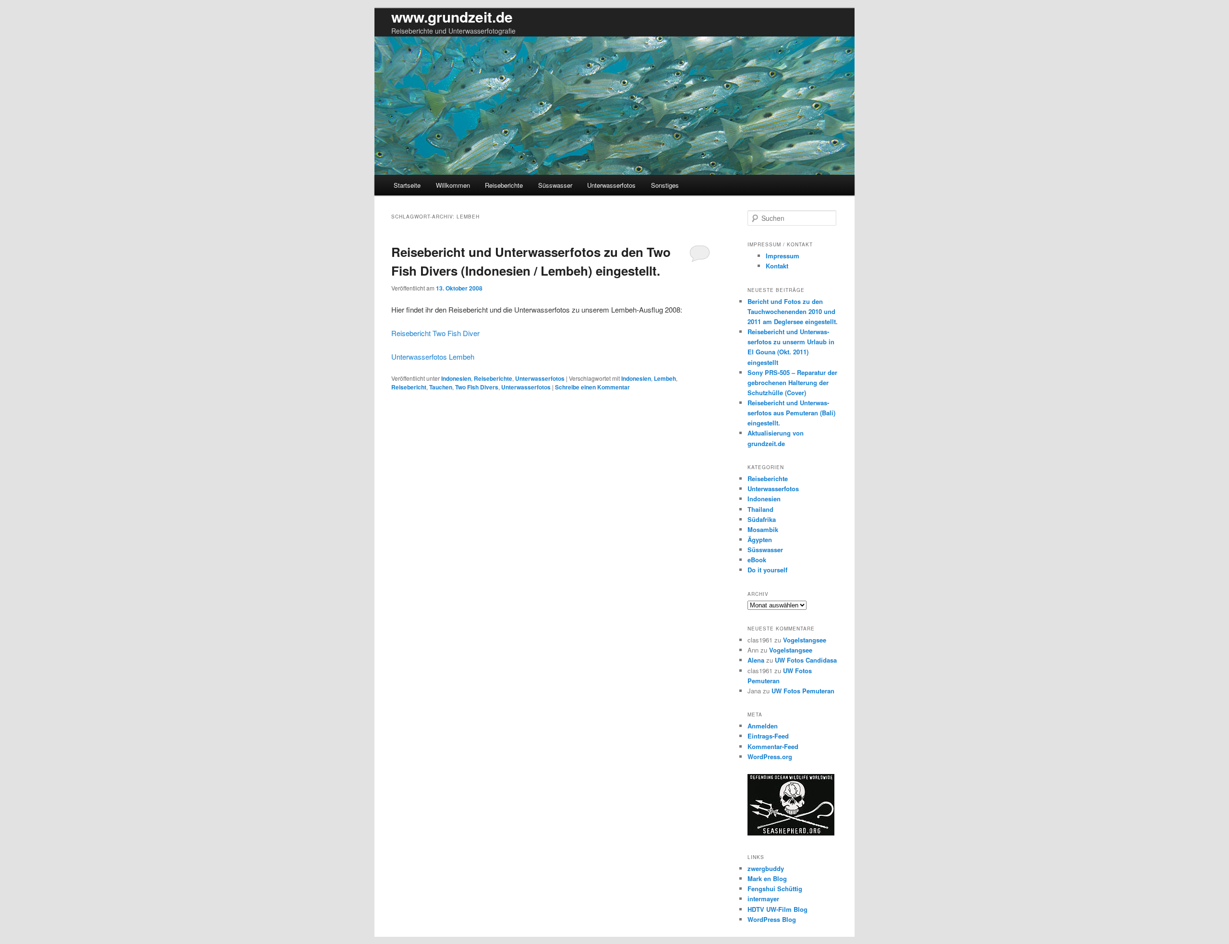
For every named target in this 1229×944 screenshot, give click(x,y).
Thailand (760, 509)
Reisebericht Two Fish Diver (435, 333)
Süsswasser (555, 185)
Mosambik (762, 529)
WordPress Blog (771, 919)
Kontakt (777, 265)
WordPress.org (769, 756)
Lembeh (665, 378)
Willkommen (453, 185)
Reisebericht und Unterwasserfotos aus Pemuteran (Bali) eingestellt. (791, 412)
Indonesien (456, 378)
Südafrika (761, 519)
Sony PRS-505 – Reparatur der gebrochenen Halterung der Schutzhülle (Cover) (792, 382)
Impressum (782, 255)
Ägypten (759, 539)
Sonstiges (665, 185)
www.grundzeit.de (452, 16)
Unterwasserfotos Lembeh (432, 356)
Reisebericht (408, 387)
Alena (755, 660)
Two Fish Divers (476, 387)
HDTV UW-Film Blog (777, 909)
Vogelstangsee (804, 639)
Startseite (407, 185)
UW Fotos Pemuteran (802, 690)
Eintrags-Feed (768, 735)
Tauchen (440, 387)
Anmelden (762, 725)
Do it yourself (767, 569)
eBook (756, 559)
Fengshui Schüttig (774, 888)
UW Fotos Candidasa (806, 660)
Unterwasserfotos (611, 185)
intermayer (763, 898)
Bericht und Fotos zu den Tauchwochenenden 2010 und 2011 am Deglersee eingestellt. (792, 311)
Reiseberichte (504, 185)
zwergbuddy (765, 868)
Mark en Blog (767, 878)
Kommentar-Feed (772, 746)
